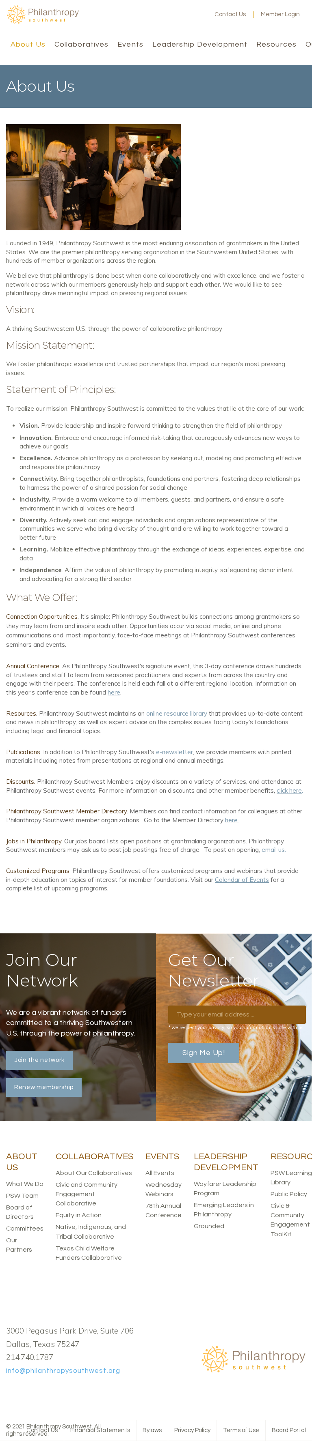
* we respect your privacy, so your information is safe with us (235, 1027)
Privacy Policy (192, 1430)
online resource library (176, 713)
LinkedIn (185, 14)
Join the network (39, 1060)
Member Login (280, 14)
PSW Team (22, 1195)
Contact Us (230, 14)
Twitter (172, 14)
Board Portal (289, 1430)
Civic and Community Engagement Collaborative (86, 1194)
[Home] (42, 22)
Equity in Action (79, 1215)
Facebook (159, 14)
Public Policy (289, 1194)
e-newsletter (174, 752)
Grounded (209, 1226)
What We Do (24, 1184)
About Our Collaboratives (94, 1173)
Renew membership (44, 1087)
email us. (274, 849)
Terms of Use (241, 1430)
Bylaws (152, 1430)
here (231, 820)
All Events (159, 1173)
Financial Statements (100, 1430)
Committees (24, 1228)
